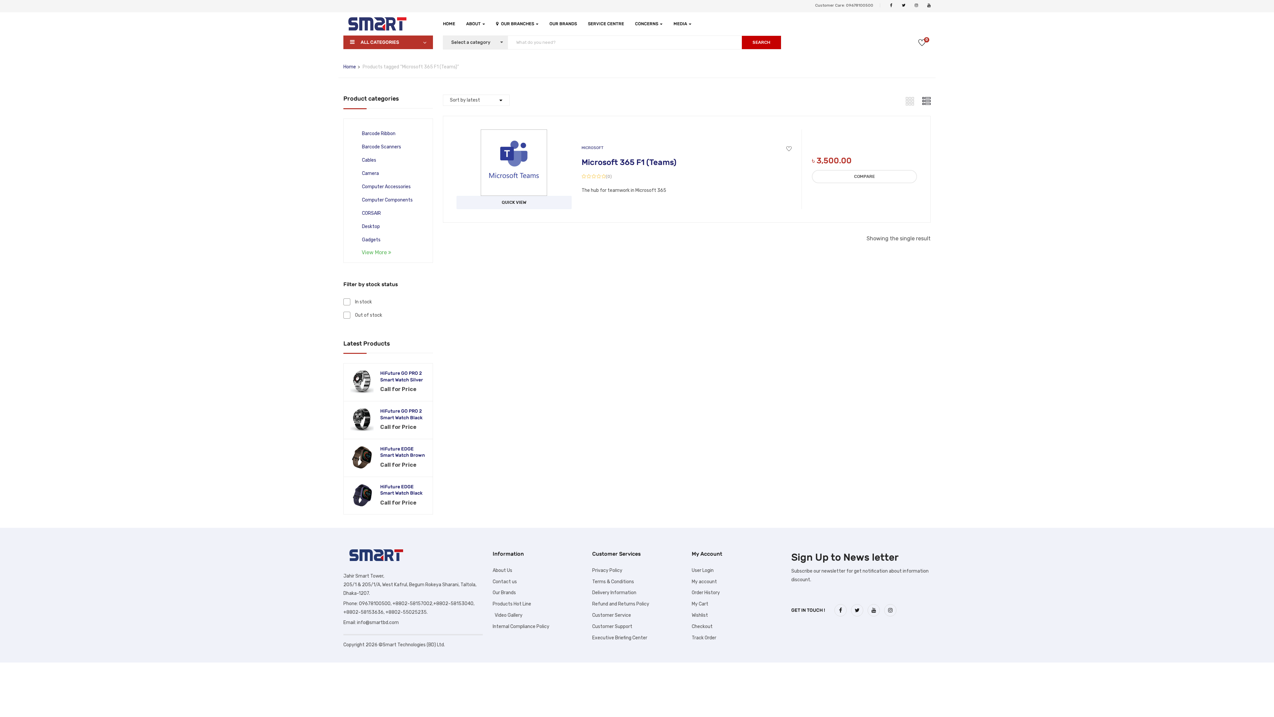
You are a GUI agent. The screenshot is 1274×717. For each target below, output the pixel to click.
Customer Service (611, 615)
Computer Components (387, 200)
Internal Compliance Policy (521, 626)
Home (449, 23)
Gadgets (371, 240)
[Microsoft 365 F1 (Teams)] (514, 134)
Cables (369, 160)
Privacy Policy (607, 570)
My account (704, 582)
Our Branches (518, 23)
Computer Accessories (386, 187)
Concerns (647, 23)
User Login (703, 570)
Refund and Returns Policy (620, 604)
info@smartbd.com (378, 622)
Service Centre (606, 23)
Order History (706, 593)
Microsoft (592, 147)
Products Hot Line (512, 604)
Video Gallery (508, 615)
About (474, 23)
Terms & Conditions (613, 582)
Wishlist (700, 615)
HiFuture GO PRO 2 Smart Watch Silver (401, 376)
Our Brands (563, 23)
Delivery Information (614, 593)
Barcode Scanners (381, 147)
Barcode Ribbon (378, 133)
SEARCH (761, 42)
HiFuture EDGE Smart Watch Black (401, 490)
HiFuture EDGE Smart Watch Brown (402, 452)
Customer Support (612, 626)
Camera (370, 173)
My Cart (700, 604)
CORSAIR (371, 213)
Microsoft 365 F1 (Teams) (629, 162)
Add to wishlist (789, 149)
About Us (502, 570)
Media (680, 23)
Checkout (702, 626)
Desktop (371, 226)
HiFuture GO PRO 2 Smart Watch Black (401, 414)
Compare (864, 176)
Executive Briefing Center (619, 638)
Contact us (505, 582)
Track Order (704, 638)
